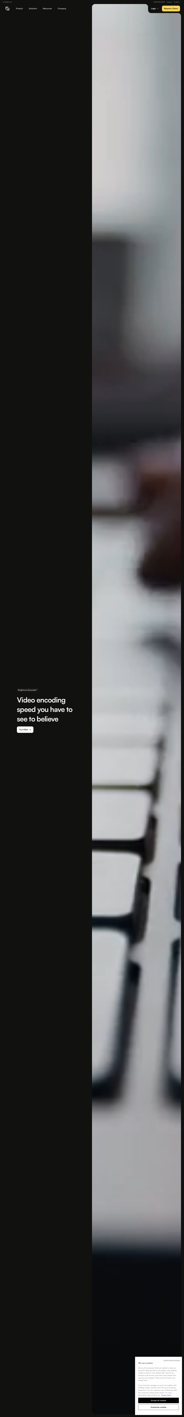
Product (19, 8)
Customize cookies (158, 1407)
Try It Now (23, 729)
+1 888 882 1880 (159, 2)
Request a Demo (171, 8)
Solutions (33, 8)
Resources (47, 8)
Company (62, 8)
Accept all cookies (158, 1400)
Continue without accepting (171, 1360)
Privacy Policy (166, 1395)
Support (169, 2)
